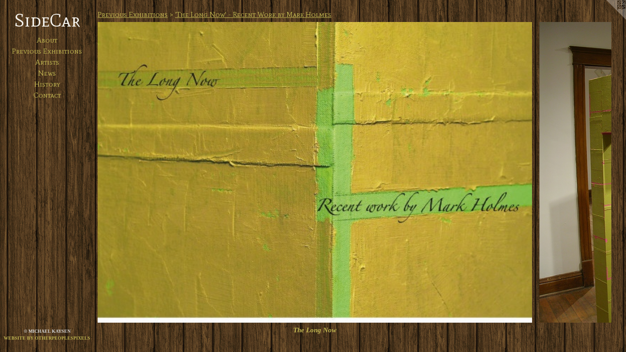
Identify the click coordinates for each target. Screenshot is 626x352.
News (47, 73)
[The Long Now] (315, 172)
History (47, 84)
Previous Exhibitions (47, 51)
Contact (47, 95)
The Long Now (314, 330)
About (47, 40)
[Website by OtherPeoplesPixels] (607, 18)
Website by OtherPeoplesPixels (47, 338)
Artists (47, 62)
